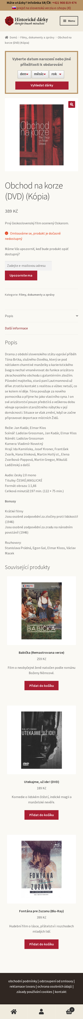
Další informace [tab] (16, 328)
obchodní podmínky (22, 981)
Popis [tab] (9, 316)
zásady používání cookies (34, 991)
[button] (71, 104)
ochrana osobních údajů (54, 986)
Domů (13, 37)
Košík (64, 1008)
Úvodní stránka (14, 1012)
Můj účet (41, 1012)
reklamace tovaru (22, 986)
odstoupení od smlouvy (56, 981)
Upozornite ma (21, 275)
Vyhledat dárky (42, 85)
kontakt (61, 991)
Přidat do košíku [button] (41, 685)
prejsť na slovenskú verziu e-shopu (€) (43, 8)
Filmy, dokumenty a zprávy (37, 37)
